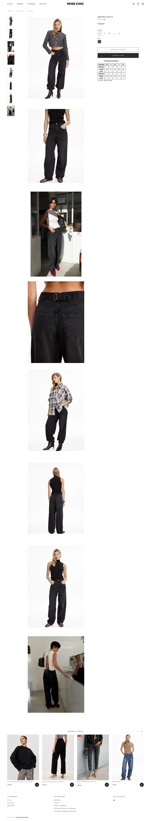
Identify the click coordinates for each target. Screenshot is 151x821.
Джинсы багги (105, 16)
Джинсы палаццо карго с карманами (53, 781)
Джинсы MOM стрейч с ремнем (86, 781)
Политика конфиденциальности (65, 811)
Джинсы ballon (116, 781)
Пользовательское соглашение (65, 808)
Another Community (22, 817)
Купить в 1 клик (118, 55)
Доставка (57, 800)
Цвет (99, 38)
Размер (100, 30)
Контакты (43, 4)
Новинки (20, 4)
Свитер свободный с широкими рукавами (20, 781)
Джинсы (31, 11)
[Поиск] (138, 4)
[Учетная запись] (134, 4)
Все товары (20, 11)
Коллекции (31, 4)
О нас (9, 800)
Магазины (10, 805)
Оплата (56, 803)
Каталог (10, 4)
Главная (10, 11)
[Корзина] (143, 4)
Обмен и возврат (60, 805)
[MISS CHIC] (75, 3)
